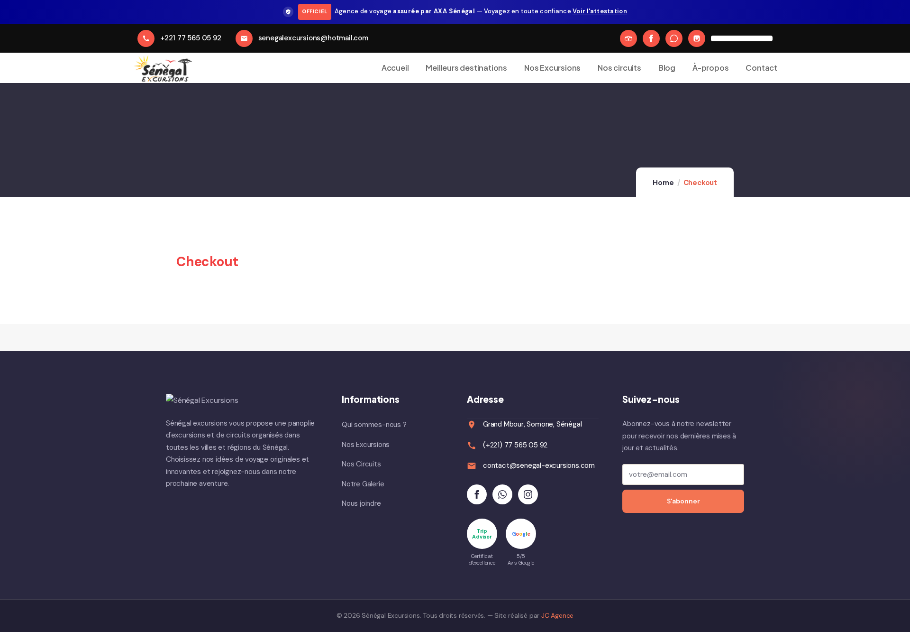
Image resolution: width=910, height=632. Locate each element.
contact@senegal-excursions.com (539, 465)
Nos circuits (619, 68)
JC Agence (557, 615)
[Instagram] (696, 38)
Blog (666, 68)
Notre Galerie (363, 484)
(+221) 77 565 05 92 (515, 445)
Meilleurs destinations (466, 68)
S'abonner (683, 501)
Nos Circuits (361, 464)
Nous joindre (361, 503)
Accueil (395, 68)
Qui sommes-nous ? (374, 424)
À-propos (710, 68)
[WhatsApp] (673, 38)
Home (663, 182)
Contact (761, 68)
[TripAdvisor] (628, 38)
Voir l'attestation (600, 11)
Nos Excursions (552, 68)
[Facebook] (651, 38)
